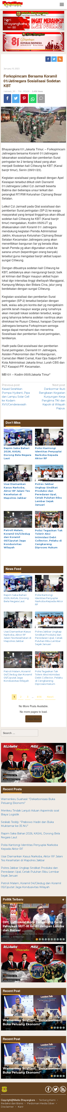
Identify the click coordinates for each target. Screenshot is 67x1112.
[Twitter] (54, 59)
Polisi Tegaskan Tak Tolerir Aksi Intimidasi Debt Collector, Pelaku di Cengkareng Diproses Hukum (49, 677)
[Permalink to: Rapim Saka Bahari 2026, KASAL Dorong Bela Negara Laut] (18, 436)
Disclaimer (7, 1106)
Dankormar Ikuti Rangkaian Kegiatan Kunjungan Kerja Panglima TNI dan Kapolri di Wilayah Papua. (52, 396)
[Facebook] (48, 59)
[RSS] (60, 59)
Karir (20, 1106)
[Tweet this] (16, 98)
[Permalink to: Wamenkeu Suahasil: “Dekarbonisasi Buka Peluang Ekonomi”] (33, 1013)
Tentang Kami (47, 1099)
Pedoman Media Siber (41, 1103)
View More (33, 719)
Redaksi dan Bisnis (12, 1103)
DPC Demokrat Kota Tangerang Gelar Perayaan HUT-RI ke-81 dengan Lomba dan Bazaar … (33, 926)
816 (39, 696)
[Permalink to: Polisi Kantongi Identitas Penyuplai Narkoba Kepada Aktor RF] (49, 436)
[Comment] (41, 98)
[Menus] (61, 4)
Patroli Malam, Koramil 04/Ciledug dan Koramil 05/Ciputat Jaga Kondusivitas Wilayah (18, 676)
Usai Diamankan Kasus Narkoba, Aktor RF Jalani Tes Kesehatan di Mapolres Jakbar (17, 490)
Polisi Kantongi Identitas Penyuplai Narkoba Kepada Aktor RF (49, 599)
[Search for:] (19, 732)
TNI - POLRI (23, 91)
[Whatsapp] (32, 98)
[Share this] (7, 98)
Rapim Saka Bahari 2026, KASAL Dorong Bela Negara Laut (16, 598)
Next (50, 696)
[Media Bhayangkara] (12, 4)
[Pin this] (24, 98)
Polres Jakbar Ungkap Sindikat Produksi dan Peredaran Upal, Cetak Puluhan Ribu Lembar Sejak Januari (48, 494)
